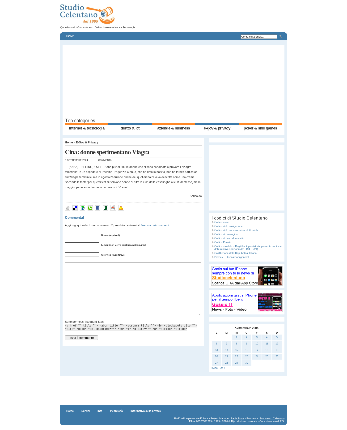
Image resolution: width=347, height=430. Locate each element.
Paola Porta (237, 418)
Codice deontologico (225, 234)
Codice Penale (222, 242)
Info (99, 410)
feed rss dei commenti (155, 225)
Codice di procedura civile (229, 238)
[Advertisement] (173, 82)
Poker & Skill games (260, 128)
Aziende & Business (173, 128)
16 (246, 349)
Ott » (222, 367)
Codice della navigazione (228, 226)
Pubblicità (116, 410)
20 (216, 356)
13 (216, 349)
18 (266, 349)
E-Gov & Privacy (217, 128)
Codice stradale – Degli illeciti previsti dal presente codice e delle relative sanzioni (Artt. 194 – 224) (248, 247)
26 (276, 356)
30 (246, 362)
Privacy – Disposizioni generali (231, 257)
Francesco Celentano (272, 418)
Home (70, 36)
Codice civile (221, 222)
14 (226, 349)
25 (266, 356)
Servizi (85, 410)
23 (246, 356)
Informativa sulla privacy (146, 410)
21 (226, 356)
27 (216, 362)
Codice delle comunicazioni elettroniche (236, 230)
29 (236, 362)
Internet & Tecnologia (86, 128)
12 (276, 343)
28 (226, 362)
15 (236, 349)
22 (236, 356)
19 (276, 349)
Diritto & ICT (130, 128)
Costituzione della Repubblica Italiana (235, 253)
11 (267, 343)
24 (256, 356)
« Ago (214, 367)
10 (256, 343)
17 (256, 349)
